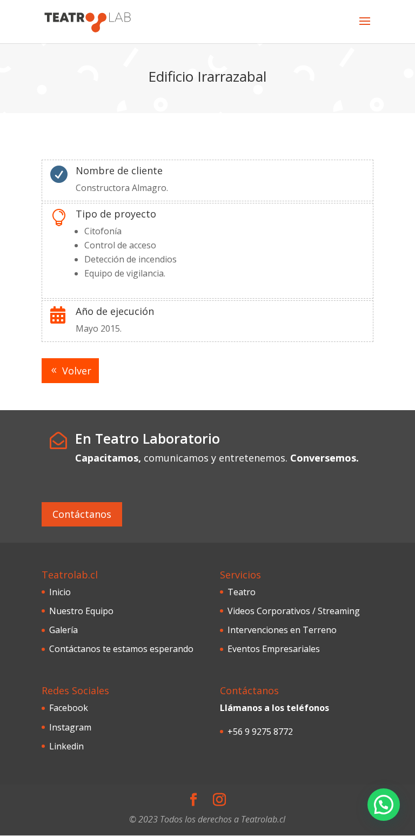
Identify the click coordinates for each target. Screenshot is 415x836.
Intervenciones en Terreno (282, 630)
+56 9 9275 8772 (260, 732)
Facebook (68, 708)
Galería (63, 630)
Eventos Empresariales (273, 649)
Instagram (70, 727)
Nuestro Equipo (81, 611)
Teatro (241, 592)
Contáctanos (81, 514)
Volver (76, 370)
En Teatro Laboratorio (147, 438)
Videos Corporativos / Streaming (293, 611)
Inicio (60, 592)
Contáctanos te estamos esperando (121, 649)
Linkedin (66, 746)
